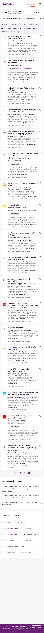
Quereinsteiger (31, 534)
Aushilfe (30, 529)
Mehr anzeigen (24, 52)
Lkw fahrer (11, 552)
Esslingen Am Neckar (15, 24)
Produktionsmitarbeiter (15, 546)
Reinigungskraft (13, 529)
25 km (35, 12)
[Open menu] (40, 4)
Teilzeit (22, 523)
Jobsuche (4, 24)
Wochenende (12, 534)
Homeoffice (26, 540)
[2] (29, 472)
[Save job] (40, 36)
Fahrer (9, 523)
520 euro (10, 540)
